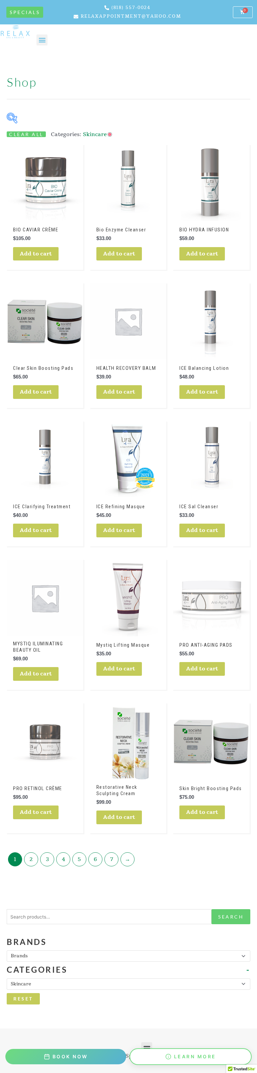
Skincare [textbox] (21, 984)
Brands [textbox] (19, 956)
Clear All (26, 134)
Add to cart (36, 253)
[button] (146, 1047)
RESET (23, 998)
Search (231, 917)
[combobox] (128, 956)
